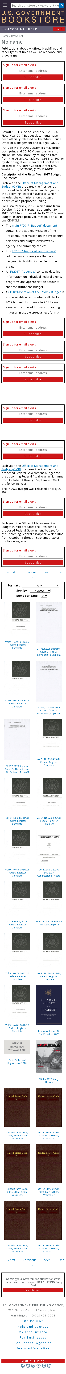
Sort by (22, 590)
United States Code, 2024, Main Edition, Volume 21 (49, 1248)
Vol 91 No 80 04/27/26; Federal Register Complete (49, 976)
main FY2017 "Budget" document (34, 225)
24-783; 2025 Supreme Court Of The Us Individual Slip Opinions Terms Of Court (49, 651)
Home (4, 35)
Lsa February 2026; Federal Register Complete (17, 924)
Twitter (28, 1366)
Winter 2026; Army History (48, 1081)
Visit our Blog (33, 1361)
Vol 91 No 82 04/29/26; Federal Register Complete (49, 820)
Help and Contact (32, 1326)
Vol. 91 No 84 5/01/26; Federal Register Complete (17, 820)
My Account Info (33, 1332)
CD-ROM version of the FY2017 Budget (34, 292)
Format (13, 585)
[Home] (33, 21)
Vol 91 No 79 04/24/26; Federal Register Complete (49, 762)
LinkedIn (49, 1366)
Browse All (17, 35)
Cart (59, 29)
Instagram (33, 1366)
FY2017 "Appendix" (23, 271)
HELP (32, 29)
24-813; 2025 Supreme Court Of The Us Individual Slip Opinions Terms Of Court (49, 710)
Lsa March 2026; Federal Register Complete (49, 923)
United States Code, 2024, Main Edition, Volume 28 (17, 1248)
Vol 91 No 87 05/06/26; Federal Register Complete (17, 703)
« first (11, 572)
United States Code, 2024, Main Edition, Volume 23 (17, 1135)
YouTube (39, 1366)
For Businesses (33, 1337)
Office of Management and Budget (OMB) (29, 185)
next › (47, 572)
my (13, 29)
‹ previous (29, 572)
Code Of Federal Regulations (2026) (17, 1062)
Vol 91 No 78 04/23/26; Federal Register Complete (17, 976)
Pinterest (44, 1366)
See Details (33, 1290)
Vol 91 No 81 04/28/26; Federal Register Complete (17, 1028)
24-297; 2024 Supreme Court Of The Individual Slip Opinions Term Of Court (17, 769)
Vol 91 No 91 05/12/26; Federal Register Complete (17, 644)
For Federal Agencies (33, 1343)
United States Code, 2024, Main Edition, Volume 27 (49, 1191)
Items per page (27, 596)
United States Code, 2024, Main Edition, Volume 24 (49, 1135)
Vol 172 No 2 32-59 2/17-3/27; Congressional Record (48, 872)
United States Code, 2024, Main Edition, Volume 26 (17, 1191)
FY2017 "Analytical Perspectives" (34, 251)
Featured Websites (33, 1348)
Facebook (23, 1366)
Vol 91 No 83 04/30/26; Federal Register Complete (17, 872)
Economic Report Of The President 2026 (49, 1032)
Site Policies (33, 1321)
